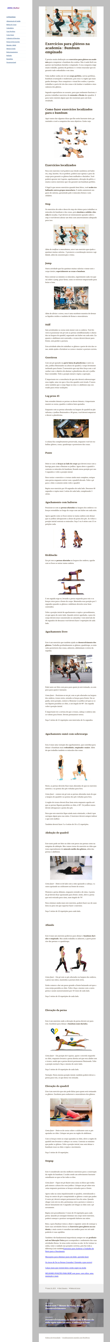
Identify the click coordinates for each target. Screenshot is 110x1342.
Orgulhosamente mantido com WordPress (76, 1338)
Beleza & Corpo (11, 25)
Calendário (10, 28)
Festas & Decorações (13, 42)
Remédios (9, 59)
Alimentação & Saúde (13, 21)
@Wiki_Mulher (13, 8)
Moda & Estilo (10, 49)
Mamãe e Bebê (11, 45)
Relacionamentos (12, 52)
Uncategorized (11, 62)
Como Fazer (10, 35)
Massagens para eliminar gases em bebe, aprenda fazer (67, 1257)
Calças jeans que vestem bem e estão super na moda (65, 1268)
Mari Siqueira (63, 1288)
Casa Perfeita (10, 31)
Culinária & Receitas (13, 38)
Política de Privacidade (52, 1338)
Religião (9, 55)
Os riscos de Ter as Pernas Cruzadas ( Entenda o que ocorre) (68, 1262)
